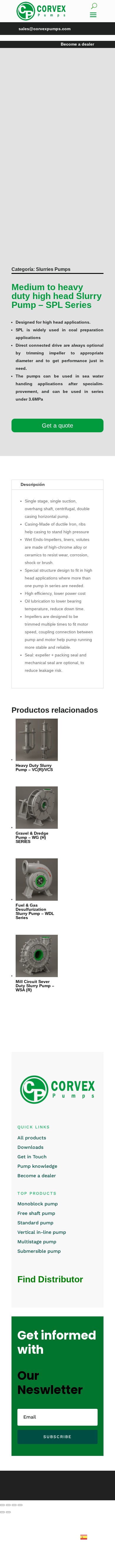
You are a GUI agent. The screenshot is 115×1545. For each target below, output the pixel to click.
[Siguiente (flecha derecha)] (8, 1512)
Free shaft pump (36, 1213)
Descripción (33, 484)
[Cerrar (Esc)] (20, 1505)
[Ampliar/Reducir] (2, 1505)
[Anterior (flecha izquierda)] (2, 1512)
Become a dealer (36, 1175)
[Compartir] (14, 1505)
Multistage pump (36, 1241)
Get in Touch (32, 1156)
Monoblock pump (37, 1204)
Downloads (30, 1147)
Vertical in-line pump (41, 1232)
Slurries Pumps (53, 269)
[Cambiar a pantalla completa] (8, 1505)
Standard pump (35, 1223)
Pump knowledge (37, 1166)
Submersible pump (39, 1251)
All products (31, 1138)
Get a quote (57, 425)
